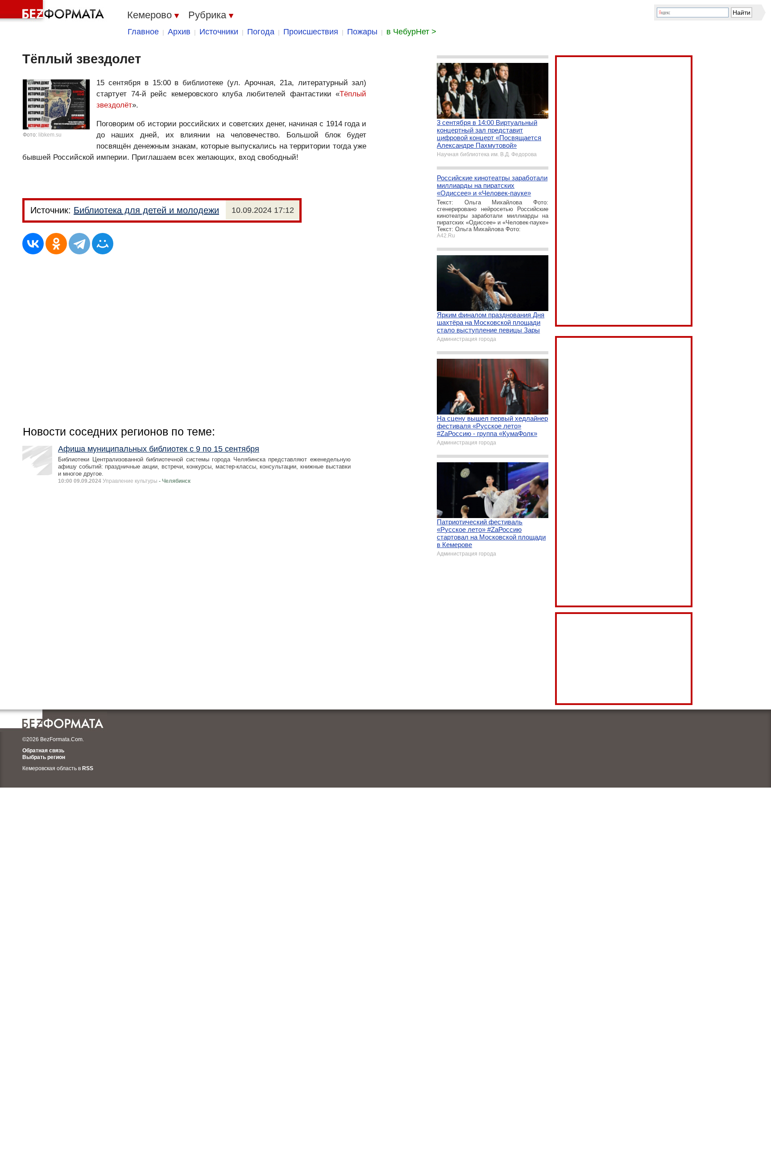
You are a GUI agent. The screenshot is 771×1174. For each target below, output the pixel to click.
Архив (179, 31)
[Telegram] (79, 243)
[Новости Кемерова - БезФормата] (53, 11)
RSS (87, 768)
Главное (143, 31)
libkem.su (50, 135)
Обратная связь (43, 750)
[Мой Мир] (102, 243)
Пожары (362, 31)
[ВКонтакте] (33, 243)
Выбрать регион (43, 757)
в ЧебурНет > (411, 31)
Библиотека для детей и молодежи (146, 210)
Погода (260, 31)
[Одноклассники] (56, 243)
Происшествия (310, 31)
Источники (218, 31)
